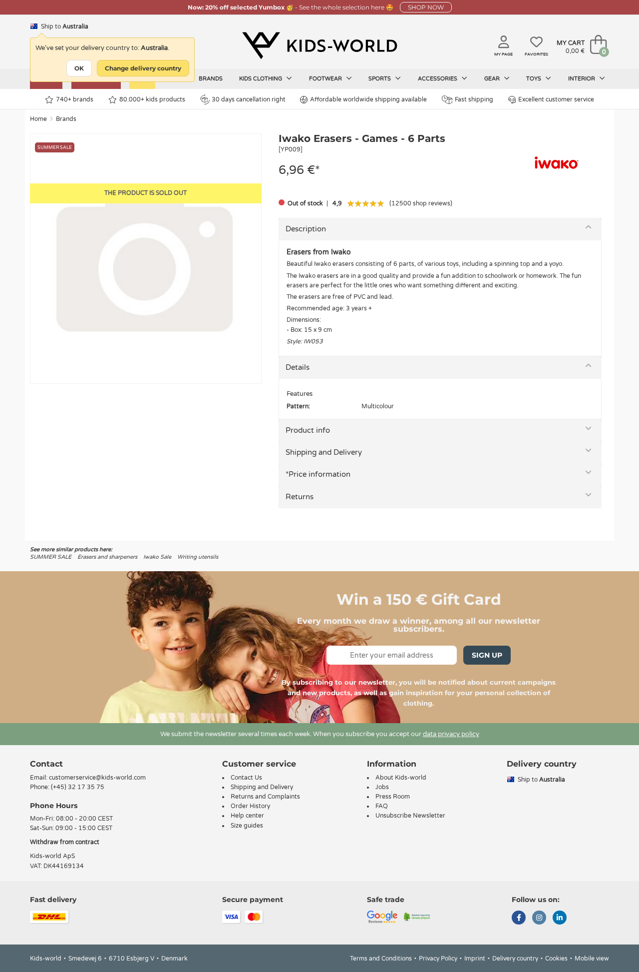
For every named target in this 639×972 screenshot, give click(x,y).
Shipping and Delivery (324, 452)
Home (38, 118)
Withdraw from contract (64, 842)
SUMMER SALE (50, 557)
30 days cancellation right (249, 99)
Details (298, 367)
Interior (582, 78)
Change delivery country (143, 68)
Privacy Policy (438, 958)
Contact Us (246, 777)
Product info (308, 430)
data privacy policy (451, 734)
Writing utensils (197, 557)
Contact (46, 764)
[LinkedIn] (560, 918)
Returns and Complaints (265, 796)
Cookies (556, 958)
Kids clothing (261, 78)
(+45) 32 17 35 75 (77, 787)
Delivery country (515, 958)
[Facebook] (519, 918)
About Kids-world (400, 777)
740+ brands (74, 99)
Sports (380, 78)
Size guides (247, 825)
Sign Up (487, 655)
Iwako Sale (157, 557)
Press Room (392, 796)
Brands (211, 78)
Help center (247, 815)
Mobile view (592, 958)
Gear (492, 78)
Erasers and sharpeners (107, 557)
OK (79, 68)
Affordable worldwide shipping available (368, 99)
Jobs (382, 787)
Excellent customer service (556, 99)
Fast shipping (474, 99)
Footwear (326, 78)
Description (306, 228)
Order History (250, 806)
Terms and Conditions (381, 958)
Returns (300, 496)
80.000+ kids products (152, 99)
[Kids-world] (319, 45)
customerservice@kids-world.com (97, 777)
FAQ (381, 806)
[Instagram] (539, 918)
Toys (534, 78)
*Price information (318, 474)
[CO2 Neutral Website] (417, 916)
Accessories (438, 78)
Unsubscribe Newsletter (410, 815)
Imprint (474, 958)
